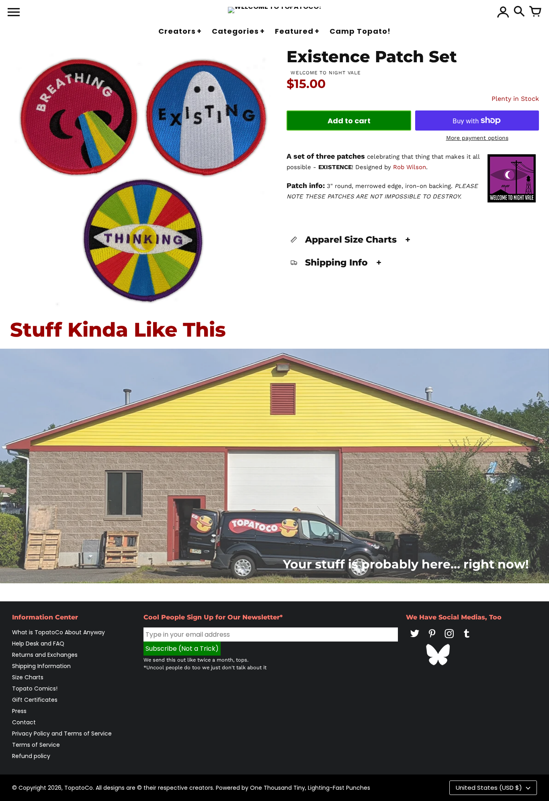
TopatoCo (78, 788)
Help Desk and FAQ (38, 644)
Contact (24, 722)
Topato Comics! (34, 689)
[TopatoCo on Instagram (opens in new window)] (449, 639)
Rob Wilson (409, 167)
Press (19, 711)
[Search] (519, 12)
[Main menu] (14, 13)
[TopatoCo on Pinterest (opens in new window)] (432, 639)
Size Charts (27, 677)
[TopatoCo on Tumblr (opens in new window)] (466, 639)
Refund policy (31, 756)
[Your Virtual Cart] (535, 12)
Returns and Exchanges (45, 655)
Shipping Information (41, 666)
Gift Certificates (34, 700)
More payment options (477, 138)
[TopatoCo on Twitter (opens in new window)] (415, 639)
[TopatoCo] (275, 10)
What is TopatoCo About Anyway (58, 632)
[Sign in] (503, 12)
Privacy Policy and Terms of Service (62, 733)
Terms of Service (36, 745)
